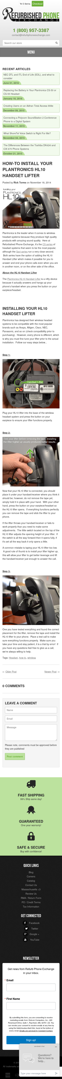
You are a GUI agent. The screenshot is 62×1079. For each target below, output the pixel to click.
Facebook (32, 923)
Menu (31, 52)
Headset (13, 657)
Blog (31, 872)
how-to (22, 657)
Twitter (31, 928)
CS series (47, 244)
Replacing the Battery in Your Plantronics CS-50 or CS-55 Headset (29, 91)
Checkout (37, 3)
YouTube (31, 939)
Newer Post (50, 671)
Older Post (11, 671)
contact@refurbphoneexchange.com (31, 35)
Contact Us (31, 885)
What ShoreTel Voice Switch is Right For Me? (27, 133)
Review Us (31, 893)
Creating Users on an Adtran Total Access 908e (28, 105)
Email (9, 980)
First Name (13, 998)
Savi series (22, 251)
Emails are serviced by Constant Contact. (36, 1030)
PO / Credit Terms (31, 902)
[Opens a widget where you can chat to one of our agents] (39, 1060)
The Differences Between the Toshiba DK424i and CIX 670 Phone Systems (29, 146)
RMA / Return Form (31, 898)
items (26, 3)
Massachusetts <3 (31, 889)
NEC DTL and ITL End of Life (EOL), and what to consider (28, 76)
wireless (31, 657)
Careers (31, 876)
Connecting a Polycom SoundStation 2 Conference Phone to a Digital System (30, 119)
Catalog (31, 880)
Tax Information (31, 906)
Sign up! (31, 1040)
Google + (31, 934)
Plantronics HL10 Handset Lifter (24, 279)
